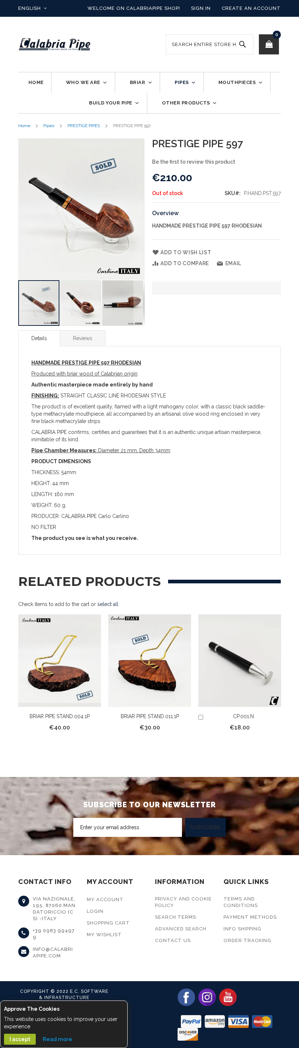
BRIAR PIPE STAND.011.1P (150, 716)
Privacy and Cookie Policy (183, 902)
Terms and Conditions (241, 902)
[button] (32, 8)
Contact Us (173, 940)
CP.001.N (243, 716)
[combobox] (209, 44)
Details (39, 338)
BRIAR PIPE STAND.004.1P (60, 716)
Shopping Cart (108, 923)
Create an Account (251, 8)
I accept (19, 1039)
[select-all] (108, 604)
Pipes (48, 125)
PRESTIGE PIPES (83, 125)
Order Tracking (247, 940)
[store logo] (54, 44)
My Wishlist (104, 934)
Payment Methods (250, 917)
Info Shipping (242, 928)
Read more (57, 1039)
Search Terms (175, 917)
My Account (105, 899)
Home (24, 125)
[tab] (39, 338)
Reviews (82, 338)
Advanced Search (180, 928)
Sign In (201, 8)
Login (95, 911)
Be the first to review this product (193, 162)
